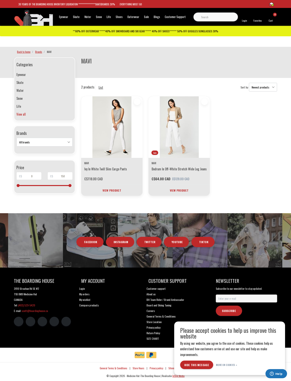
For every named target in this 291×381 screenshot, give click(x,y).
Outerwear (133, 17)
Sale (146, 17)
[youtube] (54, 321)
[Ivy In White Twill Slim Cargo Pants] (112, 127)
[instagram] (30, 321)
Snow (99, 17)
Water (87, 17)
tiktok (203, 242)
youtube (177, 242)
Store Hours (138, 368)
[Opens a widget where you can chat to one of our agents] (276, 374)
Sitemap (172, 368)
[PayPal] (140, 355)
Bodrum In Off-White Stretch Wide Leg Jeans (179, 169)
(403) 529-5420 (26, 305)
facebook (90, 242)
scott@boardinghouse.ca (35, 311)
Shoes (119, 17)
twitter (149, 242)
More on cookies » (226, 365)
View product (112, 190)
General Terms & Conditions (113, 368)
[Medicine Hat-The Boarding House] (33, 19)
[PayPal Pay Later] (151, 355)
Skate (76, 17)
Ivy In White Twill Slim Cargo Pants (105, 169)
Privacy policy (156, 368)
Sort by (244, 87)
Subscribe (229, 311)
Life (109, 17)
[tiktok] (66, 321)
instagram (121, 242)
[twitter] (42, 321)
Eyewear (63, 17)
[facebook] (18, 321)
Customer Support (175, 17)
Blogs (157, 17)
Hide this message (196, 365)
